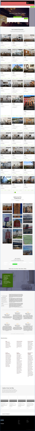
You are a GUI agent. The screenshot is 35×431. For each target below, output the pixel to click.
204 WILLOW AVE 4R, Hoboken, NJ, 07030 (17, 156)
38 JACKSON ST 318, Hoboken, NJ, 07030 (5, 74)
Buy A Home (4, 4)
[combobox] (22, 6)
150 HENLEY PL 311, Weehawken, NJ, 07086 (5, 127)
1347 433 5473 (32, 2)
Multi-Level (33, 147)
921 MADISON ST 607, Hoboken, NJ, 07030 (5, 156)
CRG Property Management (14, 4)
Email (5, 47)
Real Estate (5, 402)
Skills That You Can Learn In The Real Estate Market (4, 403)
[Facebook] (26, 429)
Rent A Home (10, 4)
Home (1, 4)
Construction (14, 402)
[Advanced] (27, 6)
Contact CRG (27, 4)
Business (27, 420)
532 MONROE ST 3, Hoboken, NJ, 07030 (16, 74)
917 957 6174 (3, 306)
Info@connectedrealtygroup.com (4, 304)
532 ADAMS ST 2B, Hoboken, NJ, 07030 (4, 171)
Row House (21, 147)
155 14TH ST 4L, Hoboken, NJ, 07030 (16, 171)
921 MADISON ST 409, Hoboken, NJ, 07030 (28, 127)
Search (26, 18)
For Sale (6, 147)
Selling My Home (7, 4)
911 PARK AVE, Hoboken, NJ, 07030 (27, 112)
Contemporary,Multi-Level (9, 147)
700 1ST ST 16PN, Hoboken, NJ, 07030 (28, 171)
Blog (24, 4)
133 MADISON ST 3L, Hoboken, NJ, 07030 (5, 105)
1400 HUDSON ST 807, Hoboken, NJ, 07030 (5, 89)
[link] (5, 38)
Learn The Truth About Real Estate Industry (12, 403)
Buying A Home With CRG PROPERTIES (21, 4)
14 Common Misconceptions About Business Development (30, 403)
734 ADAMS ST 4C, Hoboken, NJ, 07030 (28, 156)
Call (2, 47)
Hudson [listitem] (19, 420)
